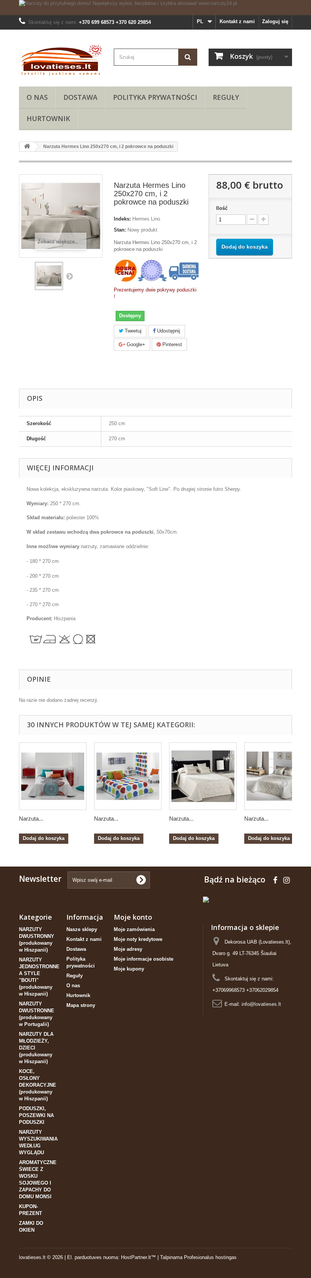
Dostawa (80, 97)
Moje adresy (128, 949)
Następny (69, 276)
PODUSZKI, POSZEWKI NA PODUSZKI (36, 1115)
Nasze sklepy (81, 929)
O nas (37, 97)
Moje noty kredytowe (138, 939)
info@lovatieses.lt (261, 1004)
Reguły (226, 97)
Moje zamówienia (134, 929)
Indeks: (122, 219)
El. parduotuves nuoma (92, 1257)
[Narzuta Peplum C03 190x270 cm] (52, 776)
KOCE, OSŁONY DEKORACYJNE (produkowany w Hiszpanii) (37, 1085)
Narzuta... (31, 818)
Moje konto (133, 917)
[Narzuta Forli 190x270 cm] (128, 776)
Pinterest (171, 344)
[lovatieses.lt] (60, 61)
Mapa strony (80, 1005)
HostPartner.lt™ (138, 1257)
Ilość (222, 208)
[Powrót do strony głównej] (27, 146)
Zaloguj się (275, 21)
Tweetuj (132, 331)
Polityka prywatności (155, 97)
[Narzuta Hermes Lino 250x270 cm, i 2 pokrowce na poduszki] (49, 276)
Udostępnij (168, 331)
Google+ (135, 344)
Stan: (120, 230)
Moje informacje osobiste (143, 959)
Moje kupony (129, 969)
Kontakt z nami (237, 21)
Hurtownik (48, 118)
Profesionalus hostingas (210, 1257)
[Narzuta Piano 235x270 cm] (203, 776)
